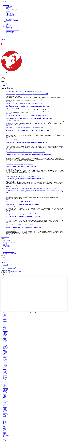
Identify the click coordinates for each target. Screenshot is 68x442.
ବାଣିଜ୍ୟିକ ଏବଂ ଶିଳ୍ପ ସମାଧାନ (12, 20)
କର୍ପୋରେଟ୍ (5, 26)
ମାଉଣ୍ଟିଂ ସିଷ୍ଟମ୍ (11, 14)
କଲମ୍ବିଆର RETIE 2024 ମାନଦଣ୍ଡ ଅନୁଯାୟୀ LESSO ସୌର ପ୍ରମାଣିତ (24, 216)
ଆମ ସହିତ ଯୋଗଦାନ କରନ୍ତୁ (12, 31)
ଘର (4, 3)
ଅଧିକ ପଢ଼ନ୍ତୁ (8, 101)
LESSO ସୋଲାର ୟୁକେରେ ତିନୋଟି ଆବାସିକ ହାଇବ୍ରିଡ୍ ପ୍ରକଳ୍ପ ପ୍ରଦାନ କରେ (25, 178)
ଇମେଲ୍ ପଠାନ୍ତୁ (4, 274)
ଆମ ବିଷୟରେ (9, 27)
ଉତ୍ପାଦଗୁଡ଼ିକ (6, 5)
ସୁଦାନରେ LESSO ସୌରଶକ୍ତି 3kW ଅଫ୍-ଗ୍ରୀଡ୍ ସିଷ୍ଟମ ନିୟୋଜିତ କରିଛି (23, 227)
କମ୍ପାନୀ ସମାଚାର (9, 22)
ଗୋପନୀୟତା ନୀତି (6, 260)
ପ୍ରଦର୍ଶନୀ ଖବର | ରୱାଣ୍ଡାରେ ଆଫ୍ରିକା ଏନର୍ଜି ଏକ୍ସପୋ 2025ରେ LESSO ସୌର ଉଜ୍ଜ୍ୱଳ (28, 106)
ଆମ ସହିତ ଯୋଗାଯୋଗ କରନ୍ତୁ (12, 30)
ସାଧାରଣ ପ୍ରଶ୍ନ (9, 32)
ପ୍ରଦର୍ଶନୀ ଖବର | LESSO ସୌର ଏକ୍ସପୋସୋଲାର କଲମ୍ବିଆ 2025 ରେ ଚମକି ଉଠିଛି (26, 142)
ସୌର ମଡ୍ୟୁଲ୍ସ (9, 6)
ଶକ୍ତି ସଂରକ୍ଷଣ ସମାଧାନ (11, 19)
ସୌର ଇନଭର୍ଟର (9, 7)
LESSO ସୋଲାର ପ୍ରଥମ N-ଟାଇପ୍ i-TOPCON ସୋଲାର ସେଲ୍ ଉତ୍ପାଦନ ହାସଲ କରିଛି (27, 94)
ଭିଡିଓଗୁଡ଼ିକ (8, 25)
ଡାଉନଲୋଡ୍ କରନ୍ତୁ (10, 15)
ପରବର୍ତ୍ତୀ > (5, 237)
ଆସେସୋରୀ (8, 12)
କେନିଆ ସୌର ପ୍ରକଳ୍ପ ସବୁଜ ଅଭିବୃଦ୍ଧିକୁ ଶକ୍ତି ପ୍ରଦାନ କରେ (21, 166)
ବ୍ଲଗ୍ (7, 24)
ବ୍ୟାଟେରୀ (8, 8)
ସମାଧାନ (5, 16)
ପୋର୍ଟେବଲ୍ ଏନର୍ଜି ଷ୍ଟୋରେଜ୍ (11, 9)
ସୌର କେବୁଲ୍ (11, 13)
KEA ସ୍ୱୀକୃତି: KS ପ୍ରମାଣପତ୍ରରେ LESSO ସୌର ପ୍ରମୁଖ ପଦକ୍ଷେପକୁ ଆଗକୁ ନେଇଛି (27, 130)
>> (8, 237)
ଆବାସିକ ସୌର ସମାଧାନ (10, 18)
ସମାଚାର (5, 21)
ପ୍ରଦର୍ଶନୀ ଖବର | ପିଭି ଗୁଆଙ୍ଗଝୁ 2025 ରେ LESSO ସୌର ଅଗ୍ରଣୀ (22, 204)
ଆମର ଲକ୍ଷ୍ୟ (9, 28)
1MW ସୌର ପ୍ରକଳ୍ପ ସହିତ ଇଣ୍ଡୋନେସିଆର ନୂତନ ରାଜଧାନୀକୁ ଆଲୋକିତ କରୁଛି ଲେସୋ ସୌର (29, 154)
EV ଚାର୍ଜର (8, 11)
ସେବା (4, 257)
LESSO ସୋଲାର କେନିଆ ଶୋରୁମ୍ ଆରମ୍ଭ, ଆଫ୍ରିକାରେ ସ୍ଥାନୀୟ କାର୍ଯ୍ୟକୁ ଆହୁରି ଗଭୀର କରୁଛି (29, 118)
